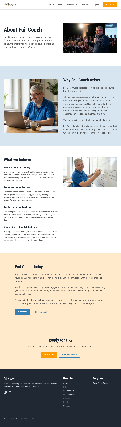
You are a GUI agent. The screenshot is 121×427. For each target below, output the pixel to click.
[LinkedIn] (5, 392)
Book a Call (110, 5)
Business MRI (72, 5)
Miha (60, 5)
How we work (41, 312)
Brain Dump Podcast (101, 383)
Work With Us (68, 394)
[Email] (10, 392)
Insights (95, 5)
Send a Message (69, 354)
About (51, 5)
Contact (66, 406)
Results (85, 5)
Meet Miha (22, 312)
